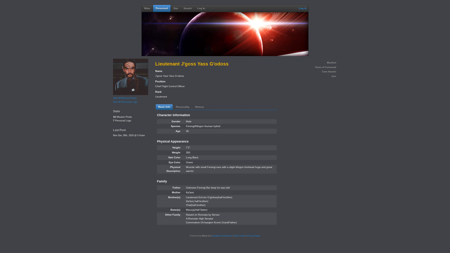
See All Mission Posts (125, 98)
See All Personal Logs (125, 102)
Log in (303, 8)
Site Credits (239, 236)
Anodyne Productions (222, 236)
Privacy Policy (253, 236)
